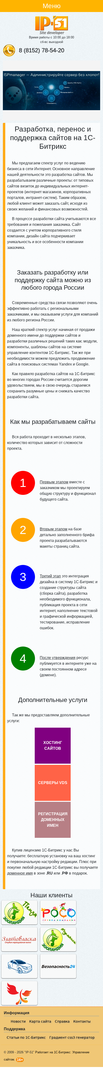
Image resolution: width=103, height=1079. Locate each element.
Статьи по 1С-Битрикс (26, 1037)
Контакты (82, 1021)
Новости (18, 1021)
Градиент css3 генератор (72, 1037)
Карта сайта (40, 1021)
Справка (62, 1021)
